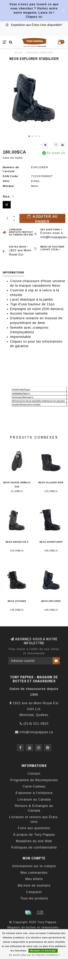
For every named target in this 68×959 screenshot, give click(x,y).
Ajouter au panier (45, 218)
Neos (34, 185)
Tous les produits (34, 898)
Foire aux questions (34, 828)
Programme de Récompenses (34, 780)
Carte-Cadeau (34, 786)
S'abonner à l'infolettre (34, 793)
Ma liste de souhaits (34, 885)
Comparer (34, 892)
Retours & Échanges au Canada (34, 808)
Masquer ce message (43, 950)
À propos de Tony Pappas (34, 834)
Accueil (19, 52)
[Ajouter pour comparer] (62, 145)
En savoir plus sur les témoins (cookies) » (34, 955)
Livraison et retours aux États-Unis (34, 819)
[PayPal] (40, 912)
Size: (8, 196)
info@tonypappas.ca (36, 732)
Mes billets (34, 879)
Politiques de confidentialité (34, 847)
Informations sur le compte (34, 866)
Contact (34, 773)
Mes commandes (34, 872)
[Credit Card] (28, 912)
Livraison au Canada (34, 799)
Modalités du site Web (34, 841)
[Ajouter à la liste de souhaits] (56, 145)
